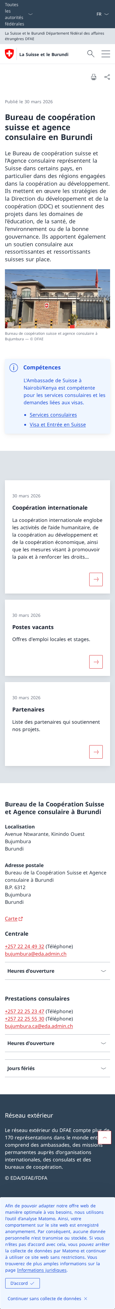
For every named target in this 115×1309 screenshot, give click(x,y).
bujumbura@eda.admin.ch (36, 953)
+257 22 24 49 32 (24, 946)
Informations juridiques (42, 1270)
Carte (11, 918)
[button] (104, 1137)
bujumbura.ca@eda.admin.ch (39, 1026)
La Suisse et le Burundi (43, 54)
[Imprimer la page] (93, 77)
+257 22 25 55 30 (24, 1018)
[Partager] (107, 77)
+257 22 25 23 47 (24, 1011)
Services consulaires (53, 414)
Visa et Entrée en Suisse (58, 424)
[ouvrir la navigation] (106, 54)
